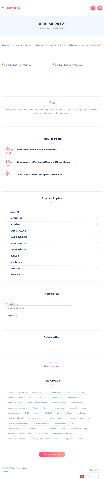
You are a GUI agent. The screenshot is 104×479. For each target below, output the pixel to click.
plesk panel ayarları (36, 418)
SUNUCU (14, 256)
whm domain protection (62, 434)
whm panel (67, 439)
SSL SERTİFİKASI (18, 249)
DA (31, 398)
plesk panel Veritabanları (64, 423)
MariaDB (48, 413)
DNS (27, 413)
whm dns (11, 434)
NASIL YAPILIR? (18, 243)
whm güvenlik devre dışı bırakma (45, 439)
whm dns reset (42, 434)
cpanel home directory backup (58, 393)
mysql (59, 413)
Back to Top (95, 470)
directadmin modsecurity (17, 408)
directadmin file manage (37, 403)
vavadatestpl (16, 262)
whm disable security (79, 429)
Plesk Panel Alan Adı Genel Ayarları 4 (37, 149)
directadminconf (74, 398)
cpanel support (81, 393)
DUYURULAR (16, 218)
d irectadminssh (58, 408)
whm (63, 429)
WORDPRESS (16, 275)
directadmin (42, 398)
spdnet (33, 429)
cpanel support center (16, 398)
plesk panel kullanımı (41, 423)
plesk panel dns (56, 418)
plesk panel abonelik (16, 418)
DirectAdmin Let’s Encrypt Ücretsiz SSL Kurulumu (43, 162)
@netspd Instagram (52, 454)
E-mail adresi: (12, 304)
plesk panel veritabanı (16, 429)
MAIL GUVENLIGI (18, 237)
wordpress (81, 439)
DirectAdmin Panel (40, 408)
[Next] (54, 349)
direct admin (57, 398)
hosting (37, 413)
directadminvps (14, 413)
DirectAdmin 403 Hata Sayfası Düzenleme (39, 174)
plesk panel (81, 413)
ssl (42, 429)
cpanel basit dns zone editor (29, 393)
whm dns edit (25, 434)
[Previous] (50, 349)
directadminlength (59, 403)
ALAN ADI (15, 212)
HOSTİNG (15, 224)
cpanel (10, 393)
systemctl (52, 429)
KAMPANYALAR (18, 231)
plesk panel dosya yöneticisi (78, 418)
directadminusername (78, 408)
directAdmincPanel (15, 403)
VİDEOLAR (15, 268)
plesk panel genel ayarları (18, 423)
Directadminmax (78, 403)
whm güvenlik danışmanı (17, 439)
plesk (69, 413)
